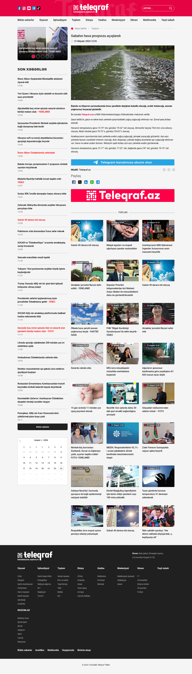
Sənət (119, 584)
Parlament (22, 588)
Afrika (80, 576)
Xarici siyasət (23, 592)
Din (58, 596)
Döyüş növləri (143, 584)
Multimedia (149, 19)
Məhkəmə (101, 576)
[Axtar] (170, 8)
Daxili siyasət (23, 596)
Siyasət (43, 19)
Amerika (81, 580)
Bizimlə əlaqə (84, 650)
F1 (138, 576)
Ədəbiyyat (121, 580)
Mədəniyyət (118, 19)
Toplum (76, 19)
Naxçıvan (22, 642)
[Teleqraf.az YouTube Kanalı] (122, 195)
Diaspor (21, 580)
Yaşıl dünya (62, 584)
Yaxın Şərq (82, 588)
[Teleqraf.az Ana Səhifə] (91, 8)
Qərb (20, 634)
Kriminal (101, 580)
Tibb (59, 588)
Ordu (20, 576)
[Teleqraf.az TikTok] (38, 8)
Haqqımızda (68, 650)
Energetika (42, 580)
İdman (134, 19)
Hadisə (102, 19)
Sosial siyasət (63, 576)
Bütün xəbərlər (26, 19)
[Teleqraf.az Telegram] (34, 8)
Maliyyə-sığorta (44, 584)
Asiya (79, 584)
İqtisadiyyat (59, 19)
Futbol (140, 592)
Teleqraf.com (88, 114)
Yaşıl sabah (167, 19)
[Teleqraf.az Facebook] (19, 8)
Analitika (21, 604)
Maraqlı (100, 584)
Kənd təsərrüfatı (45, 576)
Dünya (89, 19)
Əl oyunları (142, 588)
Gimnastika (142, 580)
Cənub (20, 638)
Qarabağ (21, 600)
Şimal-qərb (22, 622)
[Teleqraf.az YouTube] (29, 8)
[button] (33, 56)
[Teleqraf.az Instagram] (24, 8)
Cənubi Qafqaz (83, 596)
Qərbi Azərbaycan (25, 584)
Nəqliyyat (42, 592)
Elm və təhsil (62, 580)
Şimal (20, 626)
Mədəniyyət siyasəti (125, 576)
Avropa (80, 592)
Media (60, 592)
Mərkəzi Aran (23, 618)
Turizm (40, 596)
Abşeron (21, 630)
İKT (39, 588)
